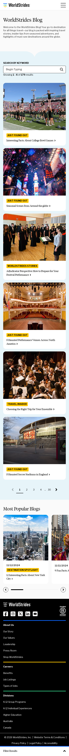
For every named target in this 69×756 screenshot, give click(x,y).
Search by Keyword (16, 63)
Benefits (8, 673)
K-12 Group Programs (14, 701)
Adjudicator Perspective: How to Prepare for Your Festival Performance (32, 273)
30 (50, 490)
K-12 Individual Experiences (17, 708)
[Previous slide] (5, 589)
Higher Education (12, 714)
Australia (8, 721)
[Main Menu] (63, 5)
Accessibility (50, 743)
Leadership (9, 644)
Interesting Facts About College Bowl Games (29, 140)
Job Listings (9, 679)
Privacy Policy (19, 743)
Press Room (10, 650)
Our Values (9, 637)
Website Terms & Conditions (49, 737)
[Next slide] (63, 589)
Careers (8, 666)
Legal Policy (35, 743)
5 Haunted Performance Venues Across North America (30, 342)
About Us (8, 625)
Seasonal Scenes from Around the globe (27, 205)
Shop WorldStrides (13, 657)
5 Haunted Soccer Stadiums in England (27, 474)
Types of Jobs (10, 685)
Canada (7, 727)
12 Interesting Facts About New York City (25, 577)
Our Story (8, 631)
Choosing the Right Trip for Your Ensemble (29, 409)
